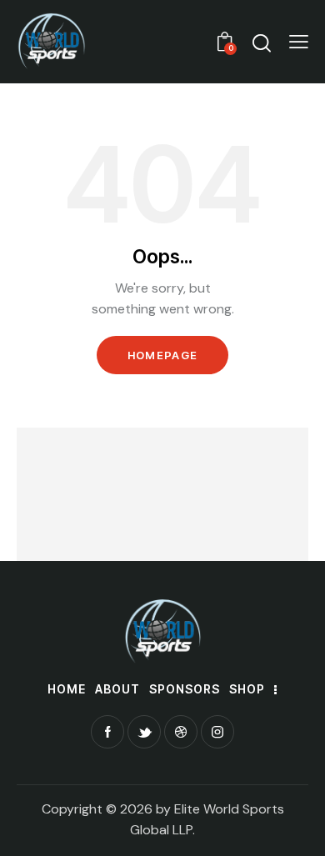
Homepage (163, 355)
